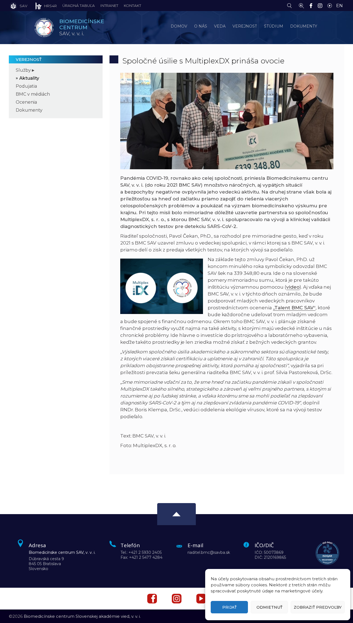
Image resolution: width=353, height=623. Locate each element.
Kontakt (132, 5)
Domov (179, 26)
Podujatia (26, 86)
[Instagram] (321, 5)
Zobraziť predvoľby (318, 607)
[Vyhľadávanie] (291, 5)
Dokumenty (29, 110)
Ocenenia (26, 102)
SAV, (81, 27)
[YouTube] (331, 5)
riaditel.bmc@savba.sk (209, 552)
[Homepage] (44, 28)
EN (339, 5)
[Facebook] (312, 5)
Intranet (109, 5)
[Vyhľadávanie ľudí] (301, 5)
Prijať (229, 607)
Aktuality (29, 78)
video (292, 287)
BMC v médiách (33, 94)
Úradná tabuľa (78, 5)
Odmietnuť (269, 607)
